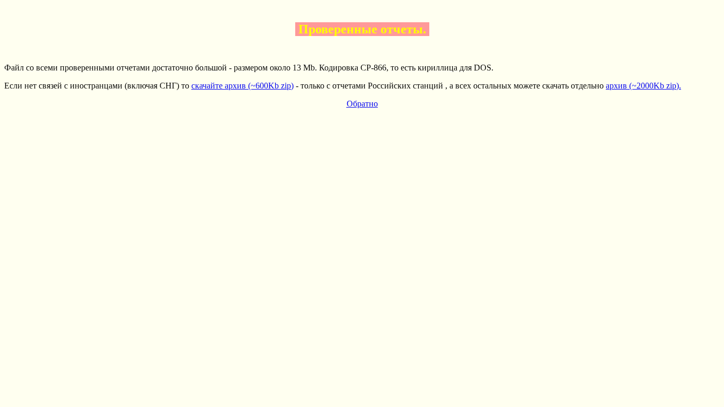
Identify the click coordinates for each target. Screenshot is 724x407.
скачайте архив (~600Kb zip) (242, 85)
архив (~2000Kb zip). (643, 85)
